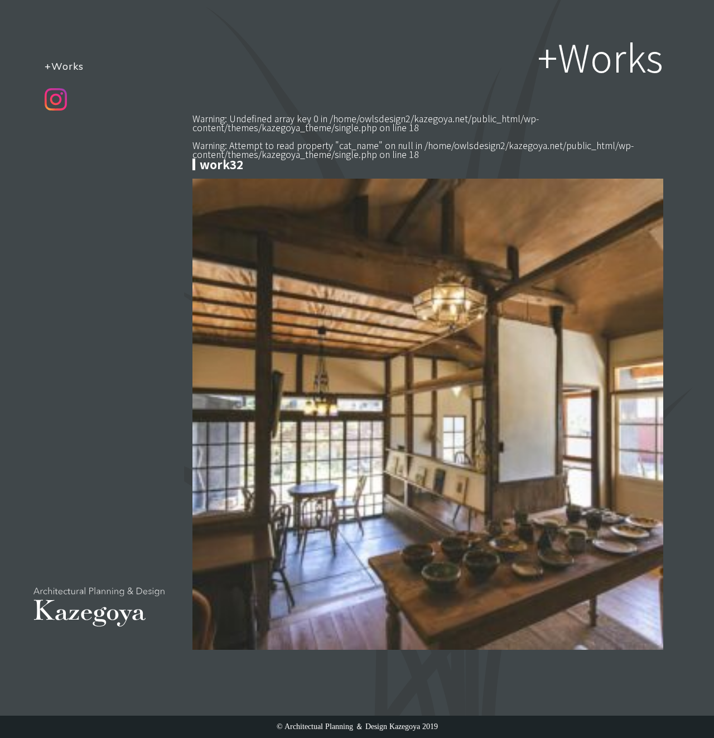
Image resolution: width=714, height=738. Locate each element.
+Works (64, 66)
